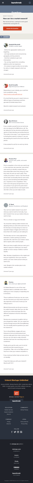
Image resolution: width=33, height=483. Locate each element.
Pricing (8, 421)
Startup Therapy (24, 410)
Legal (24, 419)
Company (9, 419)
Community (24, 407)
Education (8, 407)
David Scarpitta (13, 85)
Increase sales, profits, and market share (18, 161)
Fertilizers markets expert (15, 46)
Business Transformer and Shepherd (18, 206)
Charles (11, 282)
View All (9, 414)
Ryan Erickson (13, 121)
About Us (9, 424)
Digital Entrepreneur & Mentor (16, 86)
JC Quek (11, 204)
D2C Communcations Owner (16, 122)
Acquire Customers (8, 412)
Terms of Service (24, 421)
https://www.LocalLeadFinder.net (13, 94)
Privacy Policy (24, 424)
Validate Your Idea (8, 410)
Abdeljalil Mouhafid (14, 44)
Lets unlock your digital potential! (17, 284)
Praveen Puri (12, 159)
